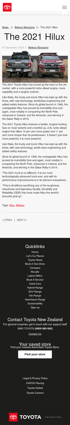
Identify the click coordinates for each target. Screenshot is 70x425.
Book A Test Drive (35, 263)
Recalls (35, 271)
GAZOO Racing (35, 383)
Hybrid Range (35, 287)
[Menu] (64, 7)
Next (22, 220)
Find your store (35, 354)
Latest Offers (35, 275)
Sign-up (35, 307)
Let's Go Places (35, 255)
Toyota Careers (35, 392)
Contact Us (35, 333)
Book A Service (35, 279)
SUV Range (35, 291)
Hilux (12, 205)
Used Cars (35, 283)
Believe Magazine (25, 27)
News (5, 27)
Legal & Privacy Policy (35, 378)
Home (35, 251)
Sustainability (35, 303)
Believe (20, 205)
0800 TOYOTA (35, 328)
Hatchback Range (35, 299)
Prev (7, 220)
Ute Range (35, 295)
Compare (35, 267)
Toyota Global (35, 387)
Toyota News (35, 259)
